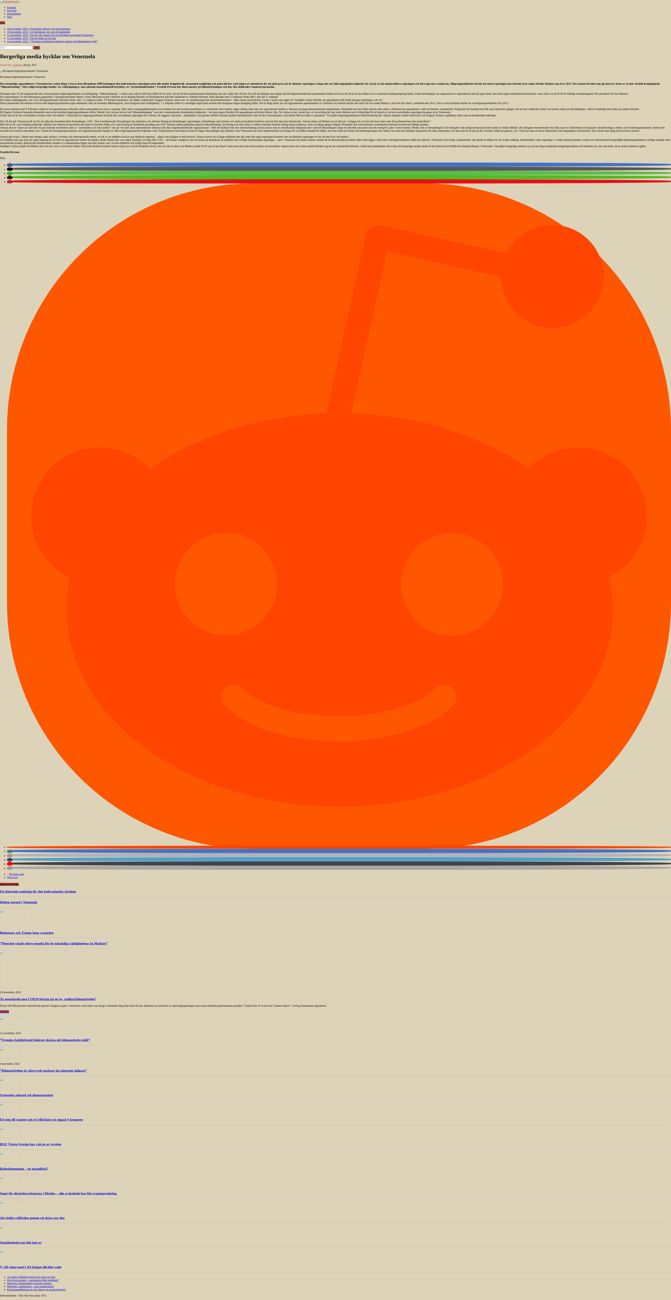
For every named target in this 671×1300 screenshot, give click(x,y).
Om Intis (12, 10)
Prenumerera (14, 13)
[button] (10, 165)
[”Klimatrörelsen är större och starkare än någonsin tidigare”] (10, 1057)
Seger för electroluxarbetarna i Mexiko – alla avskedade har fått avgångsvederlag (58, 1193)
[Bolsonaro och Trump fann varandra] (15, 925)
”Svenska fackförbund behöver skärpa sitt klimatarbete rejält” (45, 1040)
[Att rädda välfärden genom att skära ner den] (10, 1211)
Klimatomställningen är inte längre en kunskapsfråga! (36, 1289)
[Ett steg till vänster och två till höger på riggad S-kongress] (10, 1112)
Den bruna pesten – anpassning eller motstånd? (33, 1280)
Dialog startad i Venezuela (18, 902)
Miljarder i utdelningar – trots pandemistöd (30, 1286)
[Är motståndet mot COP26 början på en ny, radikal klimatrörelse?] (32, 986)
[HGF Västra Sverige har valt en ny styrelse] (10, 1137)
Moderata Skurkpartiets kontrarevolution (29, 1283)
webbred (17, 64)
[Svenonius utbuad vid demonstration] (10, 1088)
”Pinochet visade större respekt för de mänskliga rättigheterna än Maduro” (54, 943)
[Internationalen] (335, 1)
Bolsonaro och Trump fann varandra (27, 933)
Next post (12, 877)
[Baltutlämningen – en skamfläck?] (10, 1162)
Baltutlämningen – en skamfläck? (24, 1169)
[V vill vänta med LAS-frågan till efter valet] (10, 1260)
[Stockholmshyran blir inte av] (10, 1235)
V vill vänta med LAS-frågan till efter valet (30, 1267)
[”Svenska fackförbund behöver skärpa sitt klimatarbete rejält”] (10, 1027)
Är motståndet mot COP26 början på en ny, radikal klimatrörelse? (48, 999)
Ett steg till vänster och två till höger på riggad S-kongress (41, 1119)
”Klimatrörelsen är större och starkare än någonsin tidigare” (43, 1070)
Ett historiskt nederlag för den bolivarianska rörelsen (38, 891)
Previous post (16, 874)
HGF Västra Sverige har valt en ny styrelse (30, 1144)
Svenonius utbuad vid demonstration (26, 1095)
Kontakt (11, 7)
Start (9, 16)
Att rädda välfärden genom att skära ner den (32, 1218)
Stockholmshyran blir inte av (21, 1242)
